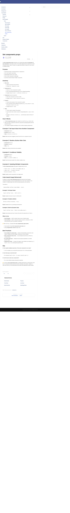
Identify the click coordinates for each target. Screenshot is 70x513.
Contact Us (14, 290)
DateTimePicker (7, 285)
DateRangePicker (23, 285)
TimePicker (6, 283)
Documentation (35, 7)
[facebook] (27, 273)
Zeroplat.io (34, 14)
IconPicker (22, 283)
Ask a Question (35, 11)
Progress (22, 280)
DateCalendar (6, 280)
